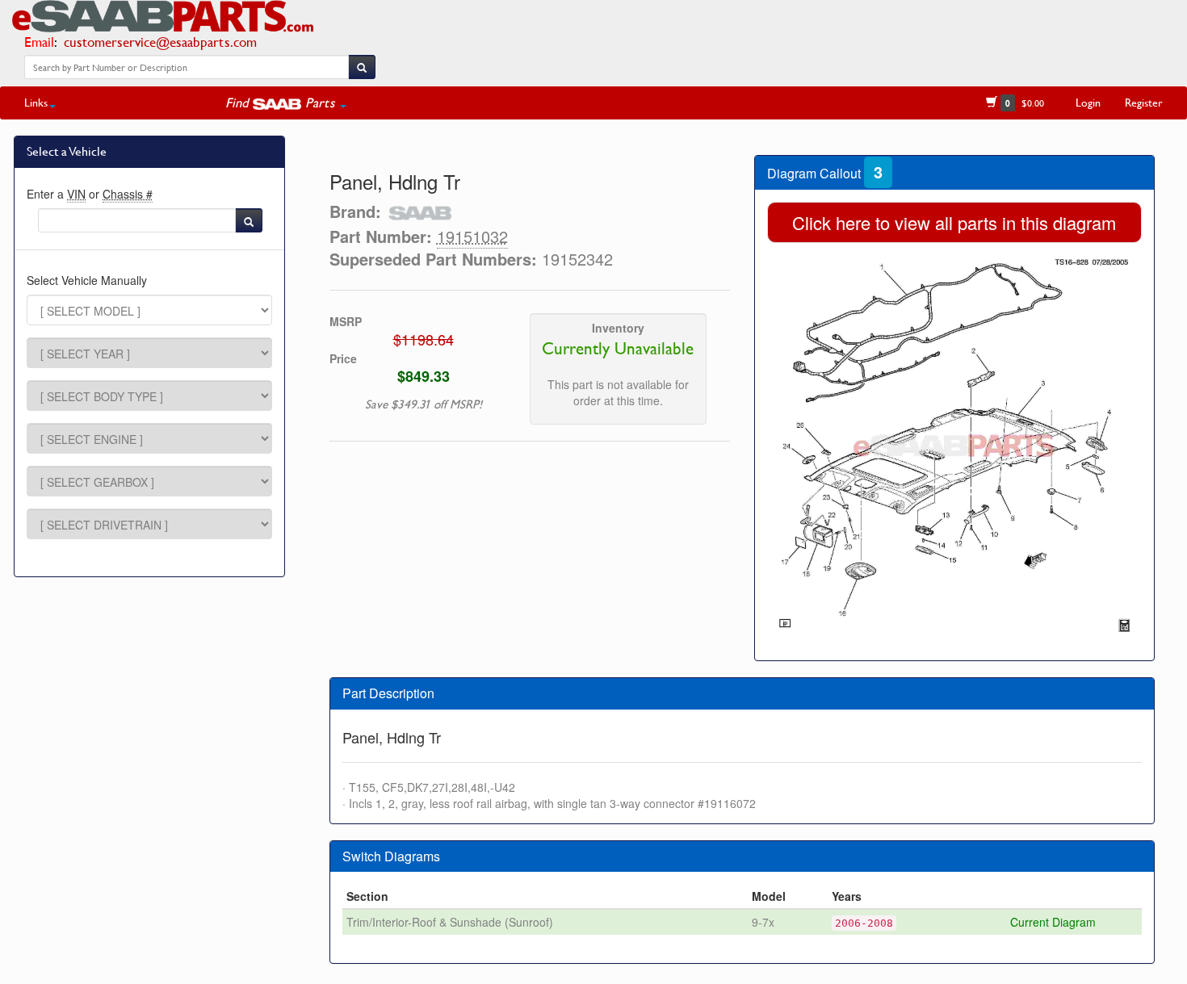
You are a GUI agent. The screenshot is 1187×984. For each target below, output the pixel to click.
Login (1088, 102)
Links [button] (36, 102)
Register (1144, 102)
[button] (286, 102)
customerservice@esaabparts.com (160, 41)
